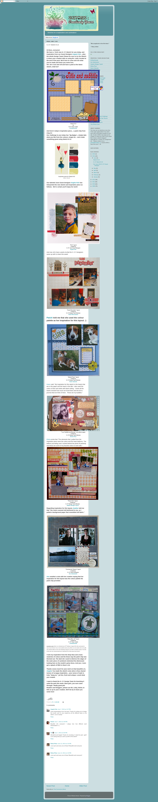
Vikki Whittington (95, 72)
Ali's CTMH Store (95, 114)
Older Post (83, 786)
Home (67, 786)
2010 (93, 184)
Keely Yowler (99, 81)
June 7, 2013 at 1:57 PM (64, 709)
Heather (75, 508)
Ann (48, 576)
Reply (52, 716)
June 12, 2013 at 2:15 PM (64, 743)
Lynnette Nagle (101, 78)
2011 (93, 181)
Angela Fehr (76, 54)
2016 (93, 154)
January (96, 177)
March (95, 172)
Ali (51, 732)
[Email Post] (63, 702)
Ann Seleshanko (73, 573)
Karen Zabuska (73, 381)
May (95, 168)
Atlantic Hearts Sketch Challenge (99, 116)
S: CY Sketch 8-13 (98, 162)
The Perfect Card (95, 124)
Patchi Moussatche (73, 314)
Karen (49, 384)
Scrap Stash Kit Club (96, 120)
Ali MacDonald (73, 128)
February (96, 174)
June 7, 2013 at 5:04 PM (60, 732)
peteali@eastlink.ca (96, 142)
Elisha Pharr (73, 436)
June (95, 158)
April (95, 170)
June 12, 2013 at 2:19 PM (64, 753)
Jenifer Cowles (100, 79)
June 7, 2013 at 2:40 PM (61, 721)
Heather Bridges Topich (72, 505)
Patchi (50, 318)
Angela (49, 671)
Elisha (49, 439)
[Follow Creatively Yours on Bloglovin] (52, 38)
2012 (93, 179)
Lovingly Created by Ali (96, 122)
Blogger (88, 795)
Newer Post (50, 786)
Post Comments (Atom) (60, 789)
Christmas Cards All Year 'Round (99, 118)
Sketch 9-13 (96, 159)
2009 (93, 186)
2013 (93, 156)
